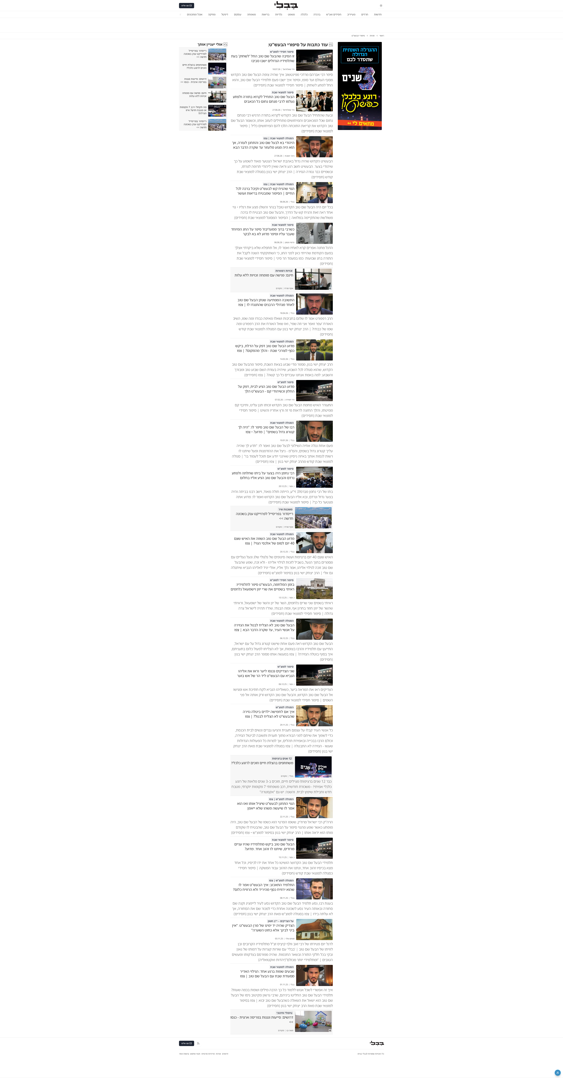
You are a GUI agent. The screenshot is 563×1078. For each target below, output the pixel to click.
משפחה (251, 14)
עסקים (237, 14)
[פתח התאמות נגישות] (558, 1073)
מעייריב (351, 14)
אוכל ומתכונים (194, 14)
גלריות (278, 14)
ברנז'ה (316, 14)
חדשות (378, 14)
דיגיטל (224, 14)
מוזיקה (212, 14)
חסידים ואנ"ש (333, 14)
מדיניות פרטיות (208, 1053)
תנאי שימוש (195, 1053)
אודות (218, 1053)
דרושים (225, 1053)
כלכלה (304, 14)
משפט (291, 14)
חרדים (364, 14)
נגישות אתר (184, 1053)
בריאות (265, 14)
